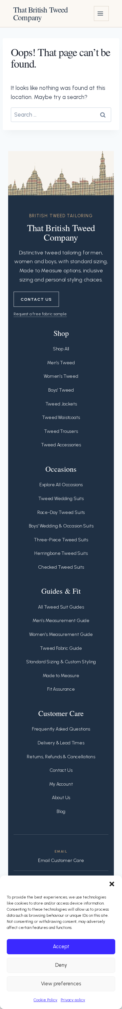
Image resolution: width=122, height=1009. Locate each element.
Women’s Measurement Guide (61, 634)
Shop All (61, 349)
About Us (61, 798)
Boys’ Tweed (61, 390)
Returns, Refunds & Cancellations (61, 757)
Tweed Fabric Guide (61, 648)
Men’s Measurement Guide (61, 620)
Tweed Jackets (61, 404)
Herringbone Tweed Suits (60, 553)
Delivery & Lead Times (61, 743)
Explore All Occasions (61, 485)
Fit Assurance (61, 689)
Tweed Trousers (61, 431)
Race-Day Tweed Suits (61, 512)
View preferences (61, 984)
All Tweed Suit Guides (61, 607)
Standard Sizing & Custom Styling (61, 662)
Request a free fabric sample (40, 313)
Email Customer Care (61, 860)
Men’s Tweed (61, 363)
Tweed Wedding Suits (61, 498)
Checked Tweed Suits (61, 567)
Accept (61, 946)
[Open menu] (101, 13)
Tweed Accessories (61, 445)
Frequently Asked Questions (61, 729)
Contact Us (36, 299)
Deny (61, 965)
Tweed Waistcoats (61, 417)
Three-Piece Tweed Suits (61, 540)
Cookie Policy (45, 1000)
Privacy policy (73, 1000)
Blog (61, 811)
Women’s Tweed (61, 376)
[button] (111, 884)
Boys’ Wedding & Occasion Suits (61, 526)
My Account (61, 784)
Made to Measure (61, 676)
